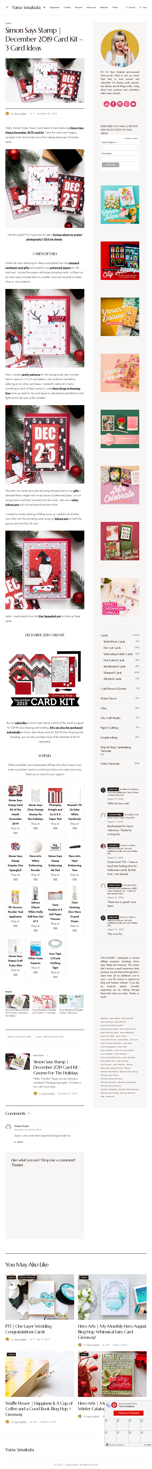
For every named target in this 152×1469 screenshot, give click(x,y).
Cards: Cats (134, 1040)
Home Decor (109, 698)
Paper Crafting (109, 728)
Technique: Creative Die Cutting (111, 1079)
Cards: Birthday (122, 1040)
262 (108, 1344)
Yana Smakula (26, 7)
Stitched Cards (112, 679)
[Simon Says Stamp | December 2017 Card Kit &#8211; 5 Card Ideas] (44, 1002)
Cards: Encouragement (108, 1047)
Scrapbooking (109, 737)
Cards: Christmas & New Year (49, 1037)
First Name (107, 153)
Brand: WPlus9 (121, 1036)
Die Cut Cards (112, 648)
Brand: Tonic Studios (108, 1036)
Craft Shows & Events (113, 689)
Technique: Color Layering (128, 1072)
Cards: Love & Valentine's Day (111, 1057)
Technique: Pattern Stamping (128, 1089)
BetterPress (104, 1018)
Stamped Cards (113, 673)
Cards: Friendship (107, 1050)
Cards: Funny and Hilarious (124, 1050)
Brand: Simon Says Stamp (19, 1037)
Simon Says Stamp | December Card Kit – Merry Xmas (71, 1011)
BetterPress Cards (114, 642)
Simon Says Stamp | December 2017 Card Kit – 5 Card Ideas (44, 1011)
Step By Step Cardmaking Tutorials (116, 749)
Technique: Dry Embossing (127, 1082)
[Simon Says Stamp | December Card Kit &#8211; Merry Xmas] (71, 1002)
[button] (7, 7)
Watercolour (110, 1096)
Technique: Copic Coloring (109, 1075)
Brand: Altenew (115, 1018)
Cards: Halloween (107, 1054)
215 (35, 1422)
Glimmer (129, 1064)
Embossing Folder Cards (118, 654)
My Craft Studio (110, 718)
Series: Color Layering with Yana (112, 1068)
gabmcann (113, 789)
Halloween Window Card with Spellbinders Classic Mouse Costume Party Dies (123, 792)
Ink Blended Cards (114, 666)
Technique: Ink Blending (109, 1089)
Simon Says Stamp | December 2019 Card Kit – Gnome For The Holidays (17, 1012)
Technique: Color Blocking (109, 1072)
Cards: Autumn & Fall (108, 1040)
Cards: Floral (122, 1047)
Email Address (110, 142)
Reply (20, 1142)
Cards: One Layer (122, 1061)
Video (102, 1096)
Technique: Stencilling (127, 1093)
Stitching (127, 1068)
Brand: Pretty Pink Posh (127, 1029)
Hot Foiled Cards (114, 660)
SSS (15, 833)
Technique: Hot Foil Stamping (111, 1086)
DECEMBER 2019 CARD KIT (44, 635)
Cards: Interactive (120, 1054)
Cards (8, 23)
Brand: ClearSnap (107, 1022)
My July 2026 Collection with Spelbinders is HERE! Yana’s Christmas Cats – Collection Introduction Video (122, 889)
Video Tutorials (110, 764)
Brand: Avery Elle (127, 1018)
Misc (104, 708)
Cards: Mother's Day (108, 1061)
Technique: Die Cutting (108, 1082)
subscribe (21, 723)
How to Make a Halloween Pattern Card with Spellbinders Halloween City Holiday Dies (122, 849)
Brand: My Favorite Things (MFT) (112, 1025)
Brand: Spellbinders (127, 1032)
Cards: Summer (106, 1064)
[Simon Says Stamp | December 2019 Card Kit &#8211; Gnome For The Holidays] (17, 1002)
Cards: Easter (127, 1043)
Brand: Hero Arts (120, 1022)
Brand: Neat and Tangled (109, 1029)
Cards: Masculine (129, 1057)
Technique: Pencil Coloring (110, 1093)
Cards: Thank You (119, 1064)
